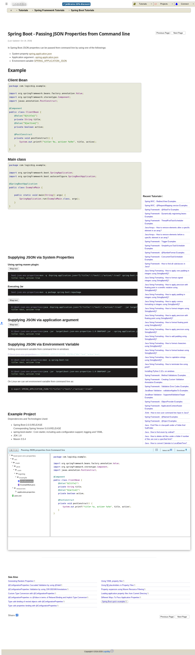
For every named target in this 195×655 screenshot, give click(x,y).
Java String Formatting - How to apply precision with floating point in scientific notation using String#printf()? (166, 287)
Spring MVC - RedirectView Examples (160, 201)
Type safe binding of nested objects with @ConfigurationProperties (35, 602)
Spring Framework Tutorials (49, 10)
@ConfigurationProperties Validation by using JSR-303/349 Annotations (37, 589)
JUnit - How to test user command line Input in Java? (167, 413)
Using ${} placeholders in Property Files (117, 585)
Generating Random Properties (21, 581)
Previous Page (163, 33)
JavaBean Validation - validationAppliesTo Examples (166, 391)
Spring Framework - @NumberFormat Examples (164, 253)
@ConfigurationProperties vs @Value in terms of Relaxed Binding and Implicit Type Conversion (47, 597)
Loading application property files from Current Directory (124, 593)
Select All (166, 450)
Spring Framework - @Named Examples (161, 417)
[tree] (29, 475)
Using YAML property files (112, 581)
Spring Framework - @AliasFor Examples (162, 210)
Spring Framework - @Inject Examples (161, 421)
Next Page (178, 33)
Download (181, 450)
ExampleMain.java (27, 485)
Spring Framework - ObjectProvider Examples (164, 402)
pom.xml (17, 496)
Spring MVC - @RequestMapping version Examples (166, 206)
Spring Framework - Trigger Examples (160, 242)
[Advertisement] (99, 21)
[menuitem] (163, 4)
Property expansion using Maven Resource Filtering (122, 589)
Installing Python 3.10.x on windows (159, 371)
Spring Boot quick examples (113, 602)
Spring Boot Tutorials (82, 10)
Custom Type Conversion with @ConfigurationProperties (31, 593)
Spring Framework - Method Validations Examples (165, 375)
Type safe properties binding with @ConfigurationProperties (32, 606)
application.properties (26, 492)
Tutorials (23, 10)
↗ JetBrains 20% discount (76, 4)
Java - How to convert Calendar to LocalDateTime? (166, 443)
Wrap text (14, 269)
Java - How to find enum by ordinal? (159, 432)
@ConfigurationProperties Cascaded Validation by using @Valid (34, 585)
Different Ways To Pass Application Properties (120, 597)
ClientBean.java (26, 481)
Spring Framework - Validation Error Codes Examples (167, 387)
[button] (11, 450)
